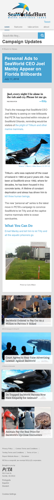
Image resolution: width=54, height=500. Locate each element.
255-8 (4, 329)
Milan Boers (37, 166)
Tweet (47, 21)
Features (18, 27)
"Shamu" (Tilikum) (24, 166)
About (46, 27)
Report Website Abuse (10, 456)
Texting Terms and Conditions (13, 452)
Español (5, 483)
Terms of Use (32, 452)
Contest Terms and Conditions (27, 448)
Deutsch (5, 486)
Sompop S (9, 329)
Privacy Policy (7, 448)
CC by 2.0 (16, 329)
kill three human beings (17, 196)
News (6, 27)
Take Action (33, 27)
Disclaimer (25, 456)
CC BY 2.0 (46, 166)
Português (6, 480)
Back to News (10, 48)
